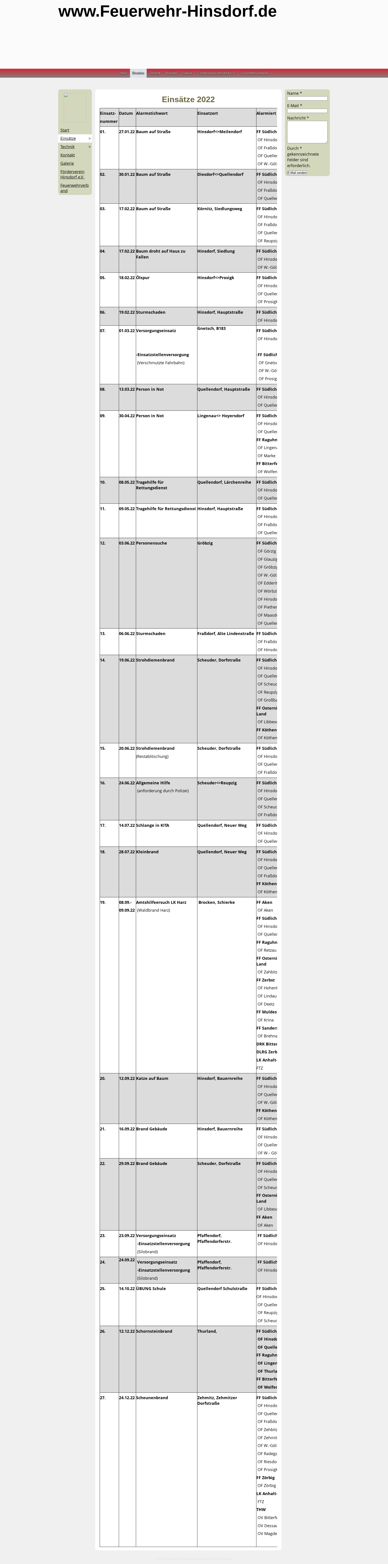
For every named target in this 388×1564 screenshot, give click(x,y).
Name (294, 93)
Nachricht (298, 118)
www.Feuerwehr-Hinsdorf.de (167, 11)
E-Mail (294, 105)
